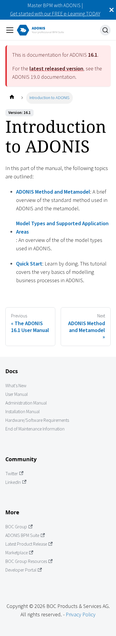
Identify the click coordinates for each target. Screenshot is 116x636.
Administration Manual (26, 403)
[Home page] (11, 98)
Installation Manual (22, 411)
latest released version (56, 68)
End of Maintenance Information (35, 429)
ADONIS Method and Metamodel (53, 191)
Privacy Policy (80, 614)
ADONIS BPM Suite (22, 535)
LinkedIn (13, 482)
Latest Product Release (26, 544)
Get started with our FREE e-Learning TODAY (55, 13)
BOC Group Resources (26, 561)
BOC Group (16, 527)
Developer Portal (20, 570)
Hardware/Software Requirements (37, 420)
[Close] (111, 10)
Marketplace (16, 552)
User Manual (16, 394)
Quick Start (29, 263)
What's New (15, 385)
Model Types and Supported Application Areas (62, 227)
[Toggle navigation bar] (9, 30)
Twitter (11, 473)
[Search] (105, 30)
